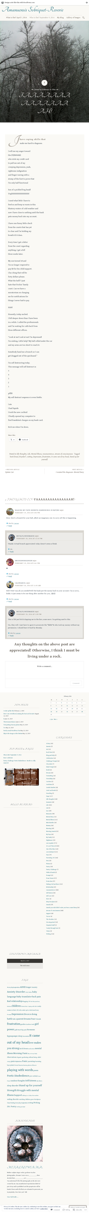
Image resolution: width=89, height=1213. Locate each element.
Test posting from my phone (11, 725)
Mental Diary (50, 817)
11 (67, 705)
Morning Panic (20, 1053)
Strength (11, 1090)
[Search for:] (83, 17)
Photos (48, 863)
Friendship (49, 778)
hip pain (24, 1030)
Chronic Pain (24, 1006)
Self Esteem (49, 893)
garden (22, 1024)
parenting (31, 1061)
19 (72, 708)
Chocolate (49, 764)
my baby (34, 1053)
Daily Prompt (50, 767)
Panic (24, 1061)
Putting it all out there (52, 884)
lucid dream (23, 1049)
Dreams (48, 773)
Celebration (49, 758)
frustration (46, 457)
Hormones (31, 1030)
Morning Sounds (51, 831)
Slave (47, 899)
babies (30, 992)
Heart (19, 1030)
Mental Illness (36, 454)
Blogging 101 (26, 1001)
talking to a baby (27, 1095)
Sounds (48, 904)
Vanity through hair (52, 928)
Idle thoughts (22, 454)
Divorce (27, 1014)
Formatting (49, 776)
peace (12, 1065)
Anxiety (34, 987)
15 (51, 708)
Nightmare (49, 840)
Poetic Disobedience (18, 1075)
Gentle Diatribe (50, 787)
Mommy (48, 825)
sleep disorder (13, 1086)
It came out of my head (60, 457)
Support (48, 913)
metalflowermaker (25, 536)
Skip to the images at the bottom (12, 733)
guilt (15, 1030)
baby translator (24, 996)
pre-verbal (33, 1076)
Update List (12, 471)
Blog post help (50, 755)
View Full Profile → (12, 1197)
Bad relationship (14, 1001)
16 (56, 708)
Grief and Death (51, 790)
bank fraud (14, 457)
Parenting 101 (50, 858)
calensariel (20, 583)
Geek (32, 1024)
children (16, 1005)
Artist (26, 992)
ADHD (23, 987)
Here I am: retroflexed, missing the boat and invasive (19, 714)
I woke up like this (8, 711)
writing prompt (21, 1106)
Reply (10, 526)
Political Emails (50, 872)
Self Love (48, 896)
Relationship (49, 887)
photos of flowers (32, 1065)
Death (48, 770)
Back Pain (49, 752)
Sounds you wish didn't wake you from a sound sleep (61, 907)
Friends (38, 1019)
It (3, 719)
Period (16, 1065)
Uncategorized (50, 922)
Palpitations (18, 1061)
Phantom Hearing (22, 1065)
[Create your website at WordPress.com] (44, 2)
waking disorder (13, 1099)
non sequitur (50, 843)
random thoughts (17, 1081)
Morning (48, 828)
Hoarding (49, 793)
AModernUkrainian (23, 561)
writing (30, 1103)
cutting (29, 457)
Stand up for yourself (30, 1085)
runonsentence (48, 454)
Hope (47, 796)
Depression (37, 457)
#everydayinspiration (13, 987)
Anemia (48, 746)
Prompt (48, 875)
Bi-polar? (22, 457)
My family (49, 837)
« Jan (51, 719)
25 (67, 711)
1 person (16, 523)
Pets (47, 860)
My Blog (60, 18)
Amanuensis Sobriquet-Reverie (32, 9)
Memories (49, 814)
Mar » (55, 719)
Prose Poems (49, 878)
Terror (48, 916)
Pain (47, 855)
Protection (49, 881)
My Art (30, 1053)
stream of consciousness (64, 454)
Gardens (48, 781)
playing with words (20, 1070)
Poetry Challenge (51, 869)
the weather (35, 1095)
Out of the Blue (50, 849)
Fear (33, 1019)
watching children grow (26, 1099)
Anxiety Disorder (16, 991)
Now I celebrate (8, 758)
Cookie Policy (44, 1209)
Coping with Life (32, 1006)
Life (28, 454)
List (47, 808)
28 (82, 711)
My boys (48, 834)
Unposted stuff (50, 925)
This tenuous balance (9, 722)
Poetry (48, 866)
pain (13, 1061)
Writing (48, 934)
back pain (36, 996)
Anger (29, 987)
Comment (76, 683)
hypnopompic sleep (14, 1036)
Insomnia (48, 802)
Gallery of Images (73, 18)
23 (56, 711)
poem (35, 1070)
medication (31, 1048)
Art (47, 749)
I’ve (4, 727)
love (47, 811)
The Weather (50, 919)
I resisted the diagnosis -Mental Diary (70, 471)
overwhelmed (50, 852)
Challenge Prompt (51, 761)
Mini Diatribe (50, 822)
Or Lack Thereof (51, 846)
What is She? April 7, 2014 (16, 18)
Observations (11, 1057)
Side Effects (39, 1081)
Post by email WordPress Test (11, 730)
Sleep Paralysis (50, 902)
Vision (48, 931)
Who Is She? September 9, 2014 (42, 18)
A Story (48, 743)
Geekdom (49, 784)
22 (51, 711)
